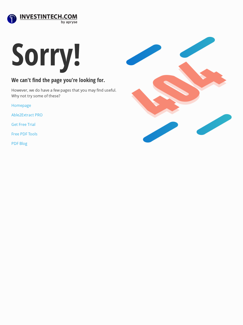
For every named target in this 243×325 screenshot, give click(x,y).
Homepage (21, 105)
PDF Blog (19, 143)
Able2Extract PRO (26, 115)
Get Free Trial (23, 124)
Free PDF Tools (24, 134)
